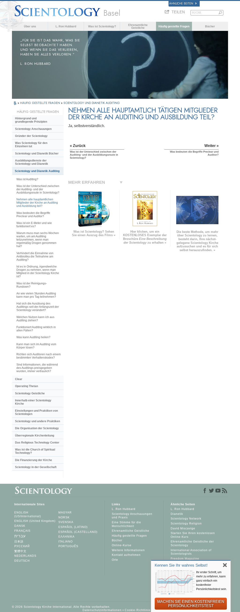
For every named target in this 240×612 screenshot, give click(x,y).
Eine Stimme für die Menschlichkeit (126, 524)
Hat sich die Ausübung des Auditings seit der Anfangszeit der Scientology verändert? (37, 307)
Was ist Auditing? (27, 179)
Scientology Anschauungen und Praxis (132, 515)
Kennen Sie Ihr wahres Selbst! (181, 565)
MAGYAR (65, 512)
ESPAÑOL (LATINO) (73, 527)
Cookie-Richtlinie (138, 610)
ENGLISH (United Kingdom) (35, 521)
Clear (18, 379)
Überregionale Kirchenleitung (34, 435)
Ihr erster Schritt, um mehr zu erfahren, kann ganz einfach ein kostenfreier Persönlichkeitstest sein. (211, 581)
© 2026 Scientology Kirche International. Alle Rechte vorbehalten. (61, 606)
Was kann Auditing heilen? (33, 337)
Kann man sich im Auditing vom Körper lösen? (36, 346)
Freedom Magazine (185, 558)
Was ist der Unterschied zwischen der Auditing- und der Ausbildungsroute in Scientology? (37, 189)
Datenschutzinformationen (102, 610)
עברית (20, 536)
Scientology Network (186, 518)
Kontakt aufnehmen (126, 555)
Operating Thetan (26, 386)
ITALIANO (65, 541)
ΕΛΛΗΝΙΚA (66, 536)
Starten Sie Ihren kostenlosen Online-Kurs (193, 535)
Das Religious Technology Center (37, 442)
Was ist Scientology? (102, 26)
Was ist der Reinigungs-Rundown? (31, 285)
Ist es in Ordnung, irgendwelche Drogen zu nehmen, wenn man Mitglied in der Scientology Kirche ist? (37, 271)
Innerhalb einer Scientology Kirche (33, 402)
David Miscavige (183, 528)
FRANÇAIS (22, 530)
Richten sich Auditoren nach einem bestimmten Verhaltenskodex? (38, 356)
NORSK (64, 517)
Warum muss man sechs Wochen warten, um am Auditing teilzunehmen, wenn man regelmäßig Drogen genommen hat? (37, 239)
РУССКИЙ (22, 546)
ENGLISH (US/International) (27, 514)
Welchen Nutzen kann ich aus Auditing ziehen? (35, 318)
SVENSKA (65, 522)
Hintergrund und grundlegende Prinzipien (31, 120)
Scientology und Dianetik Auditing (37, 171)
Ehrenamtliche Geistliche (138, 26)
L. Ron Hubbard (66, 26)
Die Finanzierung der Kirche (33, 460)
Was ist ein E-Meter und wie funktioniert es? (34, 224)
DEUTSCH (22, 560)
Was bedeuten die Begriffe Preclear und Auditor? (33, 214)
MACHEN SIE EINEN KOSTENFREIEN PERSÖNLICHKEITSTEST (190, 604)
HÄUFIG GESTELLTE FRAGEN (40, 103)
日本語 (18, 541)
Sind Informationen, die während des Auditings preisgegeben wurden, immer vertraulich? (37, 368)
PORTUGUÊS (68, 546)
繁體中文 (20, 551)
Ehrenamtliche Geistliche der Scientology (192, 543)
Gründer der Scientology (31, 136)
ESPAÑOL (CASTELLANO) (78, 532)
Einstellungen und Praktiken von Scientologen (36, 412)
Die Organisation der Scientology (37, 428)
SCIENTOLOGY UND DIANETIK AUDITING (92, 103)
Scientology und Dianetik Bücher (37, 153)
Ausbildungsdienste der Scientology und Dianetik (31, 162)
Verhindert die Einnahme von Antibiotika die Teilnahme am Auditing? (34, 256)
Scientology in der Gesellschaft (35, 467)
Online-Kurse (121, 545)
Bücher (210, 26)
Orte (115, 559)
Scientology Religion (186, 523)
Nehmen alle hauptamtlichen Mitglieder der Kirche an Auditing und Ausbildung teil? (37, 203)
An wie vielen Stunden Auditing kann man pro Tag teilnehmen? (36, 295)
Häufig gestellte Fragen (173, 26)
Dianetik (177, 514)
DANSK (19, 526)
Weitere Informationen (128, 550)
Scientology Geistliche (30, 393)
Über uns (30, 26)
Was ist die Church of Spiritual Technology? (35, 451)
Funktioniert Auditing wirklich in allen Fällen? (36, 329)
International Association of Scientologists (191, 552)
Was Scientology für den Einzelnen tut (31, 144)
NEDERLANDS (25, 555)
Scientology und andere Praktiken (37, 421)
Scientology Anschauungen (33, 129)
